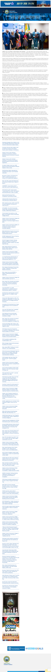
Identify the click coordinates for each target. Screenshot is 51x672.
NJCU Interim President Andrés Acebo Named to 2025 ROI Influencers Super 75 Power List (10, 369)
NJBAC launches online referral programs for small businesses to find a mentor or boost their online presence (10, 492)
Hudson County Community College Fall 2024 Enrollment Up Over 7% (10, 278)
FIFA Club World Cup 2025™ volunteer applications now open (10, 373)
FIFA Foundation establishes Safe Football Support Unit (9, 340)
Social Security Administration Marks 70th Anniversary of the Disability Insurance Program (10, 587)
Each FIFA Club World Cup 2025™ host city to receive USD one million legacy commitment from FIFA (10, 438)
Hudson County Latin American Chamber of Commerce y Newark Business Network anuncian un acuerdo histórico (10, 154)
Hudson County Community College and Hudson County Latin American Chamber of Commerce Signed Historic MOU (10, 220)
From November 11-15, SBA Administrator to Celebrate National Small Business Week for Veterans (9, 289)
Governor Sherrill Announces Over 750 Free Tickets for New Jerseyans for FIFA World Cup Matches (10, 571)
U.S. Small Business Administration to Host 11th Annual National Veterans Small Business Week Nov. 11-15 (10, 258)
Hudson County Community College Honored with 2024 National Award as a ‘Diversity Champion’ (10, 253)
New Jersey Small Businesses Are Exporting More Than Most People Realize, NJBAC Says (9, 566)
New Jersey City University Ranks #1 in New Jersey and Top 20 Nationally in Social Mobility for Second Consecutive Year (10, 432)
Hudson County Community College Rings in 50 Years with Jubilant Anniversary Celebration (9, 512)
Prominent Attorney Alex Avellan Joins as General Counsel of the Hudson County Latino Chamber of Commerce (10, 148)
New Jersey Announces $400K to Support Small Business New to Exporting (9, 273)
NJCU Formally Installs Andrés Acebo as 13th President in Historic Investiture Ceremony (10, 507)
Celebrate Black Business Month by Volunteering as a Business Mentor (9, 199)
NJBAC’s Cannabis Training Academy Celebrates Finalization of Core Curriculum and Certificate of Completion (10, 475)
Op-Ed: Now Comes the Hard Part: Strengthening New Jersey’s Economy (10, 582)
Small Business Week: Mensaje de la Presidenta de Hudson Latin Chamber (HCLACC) (10, 171)
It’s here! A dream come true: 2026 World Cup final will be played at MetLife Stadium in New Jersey (10, 166)
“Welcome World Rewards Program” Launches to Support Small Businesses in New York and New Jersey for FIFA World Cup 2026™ (10, 528)
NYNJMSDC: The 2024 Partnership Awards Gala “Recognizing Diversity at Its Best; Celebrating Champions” (10, 209)
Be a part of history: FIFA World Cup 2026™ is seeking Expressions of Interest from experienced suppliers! (10, 177)
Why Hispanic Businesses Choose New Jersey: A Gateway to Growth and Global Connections (10, 268)
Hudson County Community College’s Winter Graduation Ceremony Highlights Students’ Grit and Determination (10, 335)
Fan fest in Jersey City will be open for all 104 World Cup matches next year (10, 385)
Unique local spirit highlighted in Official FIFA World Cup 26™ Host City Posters (10, 421)
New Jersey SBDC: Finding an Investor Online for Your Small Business (10, 348)
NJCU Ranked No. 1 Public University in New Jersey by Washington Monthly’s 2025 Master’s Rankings (10, 502)
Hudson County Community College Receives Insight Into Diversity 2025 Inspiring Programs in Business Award (10, 389)
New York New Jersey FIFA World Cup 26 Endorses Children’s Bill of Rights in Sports (10, 182)
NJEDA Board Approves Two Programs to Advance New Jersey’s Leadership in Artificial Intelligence (10, 416)
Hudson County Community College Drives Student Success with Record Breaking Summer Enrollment (10, 497)
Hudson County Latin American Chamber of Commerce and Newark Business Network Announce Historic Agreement (10, 160)
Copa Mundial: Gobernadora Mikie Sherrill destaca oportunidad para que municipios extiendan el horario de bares (10, 552)
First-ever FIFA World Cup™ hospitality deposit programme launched (10, 310)
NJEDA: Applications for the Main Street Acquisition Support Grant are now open (10, 402)
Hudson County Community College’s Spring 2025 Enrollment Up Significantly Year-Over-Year (10, 364)
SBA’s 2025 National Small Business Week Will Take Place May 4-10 (9, 412)
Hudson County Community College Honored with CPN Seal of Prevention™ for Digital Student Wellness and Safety (10, 518)
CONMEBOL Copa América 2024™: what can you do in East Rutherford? (10, 186)
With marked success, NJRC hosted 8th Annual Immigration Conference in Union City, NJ (10, 204)
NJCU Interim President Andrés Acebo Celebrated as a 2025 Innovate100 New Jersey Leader (10, 453)
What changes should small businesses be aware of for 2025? (10, 344)
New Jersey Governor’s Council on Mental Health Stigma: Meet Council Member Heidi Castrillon (9, 247)
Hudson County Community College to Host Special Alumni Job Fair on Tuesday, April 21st (10, 534)
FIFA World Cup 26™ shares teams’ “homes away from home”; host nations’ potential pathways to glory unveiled (10, 191)
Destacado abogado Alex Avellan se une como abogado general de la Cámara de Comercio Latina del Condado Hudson (10, 143)
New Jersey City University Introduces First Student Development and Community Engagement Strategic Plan (10, 320)
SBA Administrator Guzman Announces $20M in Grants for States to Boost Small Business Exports (10, 232)
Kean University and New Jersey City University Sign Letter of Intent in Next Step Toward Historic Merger (10, 464)
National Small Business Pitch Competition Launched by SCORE (9, 195)
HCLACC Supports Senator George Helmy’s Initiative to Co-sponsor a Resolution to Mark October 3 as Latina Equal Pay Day (10, 242)
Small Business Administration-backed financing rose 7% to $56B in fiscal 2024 (10, 294)
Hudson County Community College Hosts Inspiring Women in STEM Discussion (9, 407)
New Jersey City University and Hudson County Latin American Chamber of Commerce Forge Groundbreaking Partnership (10, 283)
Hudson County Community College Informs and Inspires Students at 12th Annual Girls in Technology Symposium (10, 443)
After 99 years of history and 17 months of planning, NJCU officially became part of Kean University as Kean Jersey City (10, 577)
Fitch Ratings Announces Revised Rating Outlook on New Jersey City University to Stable (9, 314)
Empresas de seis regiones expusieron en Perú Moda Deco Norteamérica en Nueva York (10, 539)
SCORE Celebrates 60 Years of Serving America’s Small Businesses (10, 237)
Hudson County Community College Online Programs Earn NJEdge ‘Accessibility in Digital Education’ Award (10, 469)
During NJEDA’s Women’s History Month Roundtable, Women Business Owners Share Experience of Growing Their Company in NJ (10, 426)
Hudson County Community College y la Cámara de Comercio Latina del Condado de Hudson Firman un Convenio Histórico (10, 226)
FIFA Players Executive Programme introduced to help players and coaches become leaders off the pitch (10, 330)
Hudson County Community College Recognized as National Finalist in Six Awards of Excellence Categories (10, 523)
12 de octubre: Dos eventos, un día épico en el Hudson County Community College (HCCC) (10, 214)
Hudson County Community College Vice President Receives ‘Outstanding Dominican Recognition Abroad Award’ (10, 263)
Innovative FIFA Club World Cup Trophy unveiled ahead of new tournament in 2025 (10, 305)
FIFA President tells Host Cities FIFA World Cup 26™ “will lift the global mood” (9, 358)
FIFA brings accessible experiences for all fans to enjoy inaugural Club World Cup (10, 480)
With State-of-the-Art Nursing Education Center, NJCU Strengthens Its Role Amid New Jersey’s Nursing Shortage (10, 486)
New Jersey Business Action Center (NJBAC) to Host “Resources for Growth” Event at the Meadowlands (9, 448)
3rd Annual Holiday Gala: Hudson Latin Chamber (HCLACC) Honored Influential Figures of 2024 (10, 325)
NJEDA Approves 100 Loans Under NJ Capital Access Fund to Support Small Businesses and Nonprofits (10, 459)
